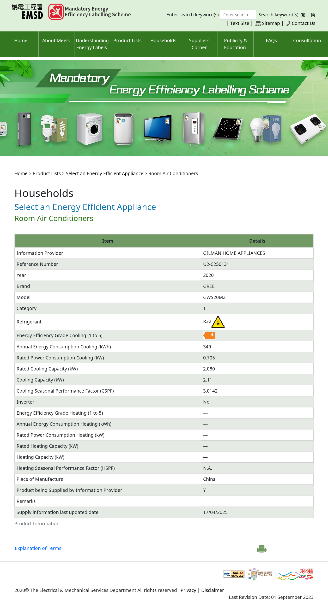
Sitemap (271, 23)
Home (20, 40)
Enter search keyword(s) (192, 14)
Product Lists (127, 40)
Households (163, 40)
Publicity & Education (235, 44)
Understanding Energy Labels (92, 44)
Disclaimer (212, 590)
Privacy (188, 590)
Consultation (307, 40)
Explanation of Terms (38, 548)
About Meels (56, 40)
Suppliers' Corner (199, 44)
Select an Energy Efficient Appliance (104, 173)
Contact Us (303, 23)
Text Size (239, 23)
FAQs (271, 40)
